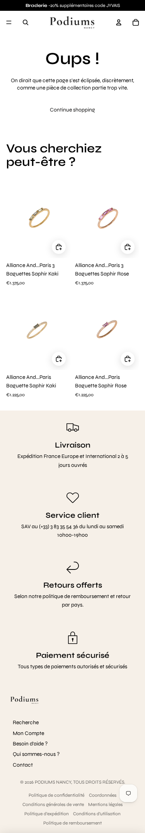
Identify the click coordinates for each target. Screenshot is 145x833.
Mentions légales (105, 804)
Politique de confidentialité (56, 795)
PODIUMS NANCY (53, 782)
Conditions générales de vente (53, 804)
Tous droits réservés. (99, 782)
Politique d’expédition (46, 813)
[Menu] (9, 22)
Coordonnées (102, 795)
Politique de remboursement (72, 823)
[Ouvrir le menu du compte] (118, 22)
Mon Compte (28, 733)
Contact (23, 765)
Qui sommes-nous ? (36, 754)
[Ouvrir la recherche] (25, 22)
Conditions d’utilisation (97, 813)
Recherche (26, 722)
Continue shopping (72, 109)
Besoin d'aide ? (30, 743)
